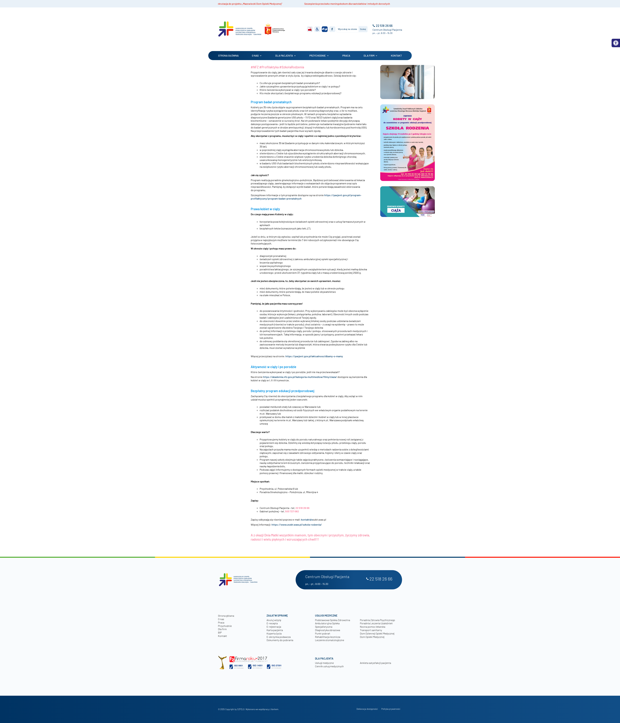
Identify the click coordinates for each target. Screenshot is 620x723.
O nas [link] (255, 55)
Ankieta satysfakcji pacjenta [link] (375, 662)
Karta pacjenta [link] (275, 630)
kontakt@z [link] (307, 519)
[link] (616, 43)
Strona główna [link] (228, 55)
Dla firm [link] (369, 55)
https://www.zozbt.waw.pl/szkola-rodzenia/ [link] (297, 524)
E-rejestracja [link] (274, 626)
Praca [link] (346, 55)
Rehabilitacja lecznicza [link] (327, 636)
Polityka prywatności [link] (390, 709)
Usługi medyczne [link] (324, 662)
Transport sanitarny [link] (371, 630)
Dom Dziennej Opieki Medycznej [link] (377, 633)
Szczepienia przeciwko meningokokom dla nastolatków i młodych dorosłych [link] (250, 3)
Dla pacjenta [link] (284, 55)
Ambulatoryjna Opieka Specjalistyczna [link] (327, 625)
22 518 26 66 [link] (384, 25)
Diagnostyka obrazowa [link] (327, 630)
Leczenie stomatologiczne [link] (329, 640)
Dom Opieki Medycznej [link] (372, 636)
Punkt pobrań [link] (322, 633)
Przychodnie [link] (317, 55)
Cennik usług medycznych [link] (329, 666)
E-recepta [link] (272, 623)
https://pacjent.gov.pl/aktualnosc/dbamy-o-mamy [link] (314, 356)
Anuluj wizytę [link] (274, 620)
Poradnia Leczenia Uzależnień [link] (376, 623)
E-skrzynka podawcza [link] (279, 636)
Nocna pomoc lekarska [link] (372, 626)
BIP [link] (220, 632)
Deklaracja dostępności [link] (367, 709)
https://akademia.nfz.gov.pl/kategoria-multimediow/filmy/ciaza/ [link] (300, 376)
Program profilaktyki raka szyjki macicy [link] (337, 3)
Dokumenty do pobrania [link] (280, 640)
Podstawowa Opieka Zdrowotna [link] (332, 620)
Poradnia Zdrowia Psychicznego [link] (377, 620)
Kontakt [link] (396, 55)
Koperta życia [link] (274, 633)
